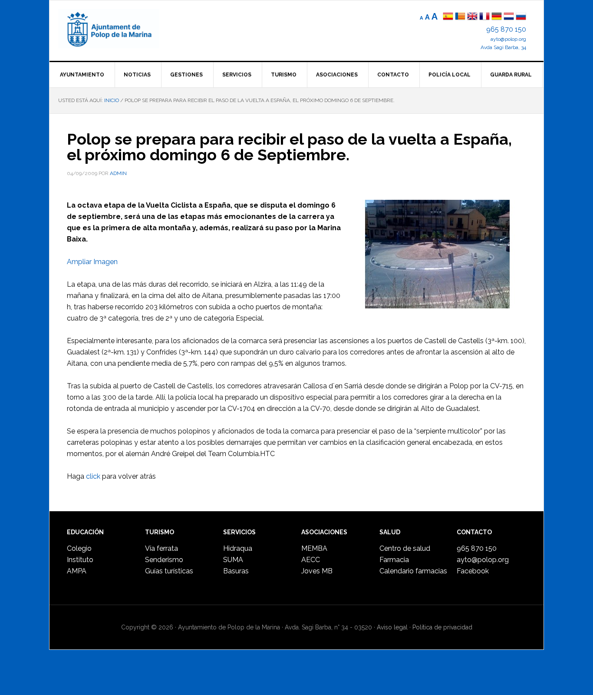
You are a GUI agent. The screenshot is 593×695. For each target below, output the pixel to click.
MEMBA (314, 548)
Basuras (236, 571)
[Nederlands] (510, 17)
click (93, 476)
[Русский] (521, 17)
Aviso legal (392, 627)
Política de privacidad (442, 627)
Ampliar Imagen (92, 262)
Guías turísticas (169, 571)
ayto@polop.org (508, 39)
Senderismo (164, 560)
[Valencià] (460, 17)
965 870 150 (506, 29)
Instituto (80, 560)
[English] (472, 17)
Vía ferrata (161, 548)
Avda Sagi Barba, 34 (503, 47)
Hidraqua (237, 548)
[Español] (448, 17)
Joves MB (317, 571)
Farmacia (394, 560)
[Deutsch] (496, 17)
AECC (310, 560)
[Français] (484, 17)
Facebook (473, 571)
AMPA (76, 571)
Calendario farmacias (413, 571)
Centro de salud (404, 548)
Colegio (79, 548)
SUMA (233, 560)
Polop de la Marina (119, 28)
